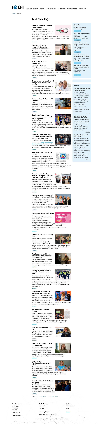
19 (52, 396)
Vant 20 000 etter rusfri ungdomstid (40, 62)
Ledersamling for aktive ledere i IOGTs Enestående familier (81, 44)
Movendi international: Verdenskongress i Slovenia (81, 55)
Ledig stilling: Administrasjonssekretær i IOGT (41, 363)
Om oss (42, 9)
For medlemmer (51, 9)
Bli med (35, 9)
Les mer (34, 42)
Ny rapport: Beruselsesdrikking (43, 213)
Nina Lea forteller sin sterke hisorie (82, 34)
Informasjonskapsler (62, 419)
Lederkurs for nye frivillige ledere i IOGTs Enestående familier (81, 67)
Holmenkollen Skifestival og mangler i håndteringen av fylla (41, 272)
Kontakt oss (82, 9)
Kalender (29, 9)
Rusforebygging (72, 9)
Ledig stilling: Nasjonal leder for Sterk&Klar (42, 344)
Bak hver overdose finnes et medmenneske (42, 26)
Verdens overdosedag (80, 27)
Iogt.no (14, 13)
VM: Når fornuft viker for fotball (40, 310)
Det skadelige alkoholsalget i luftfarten (42, 100)
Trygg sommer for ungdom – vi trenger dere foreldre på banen (43, 82)
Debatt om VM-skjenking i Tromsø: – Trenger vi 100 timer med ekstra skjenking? (42, 175)
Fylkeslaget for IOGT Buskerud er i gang (42, 382)
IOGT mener (61, 9)
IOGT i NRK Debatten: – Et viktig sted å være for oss (41, 292)
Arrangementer (77, 31)
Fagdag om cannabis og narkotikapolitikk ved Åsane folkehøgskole (42, 255)
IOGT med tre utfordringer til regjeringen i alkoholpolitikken (43, 196)
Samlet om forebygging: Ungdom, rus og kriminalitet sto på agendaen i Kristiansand (42, 117)
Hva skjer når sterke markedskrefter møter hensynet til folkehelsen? (40, 47)
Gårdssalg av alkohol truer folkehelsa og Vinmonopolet (42, 135)
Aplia (44, 419)
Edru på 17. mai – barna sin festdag (42, 153)
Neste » (56, 396)
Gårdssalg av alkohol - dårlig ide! (42, 235)
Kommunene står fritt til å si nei (42, 328)
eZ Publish (54, 419)
